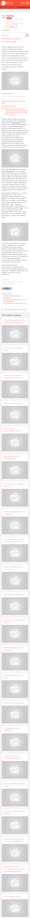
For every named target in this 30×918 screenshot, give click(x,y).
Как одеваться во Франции (14, 594)
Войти (23, 3)
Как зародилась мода (8, 106)
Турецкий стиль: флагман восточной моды (13, 102)
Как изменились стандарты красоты (14, 485)
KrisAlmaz (10, 16)
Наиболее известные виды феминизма (12, 297)
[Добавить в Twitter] (10, 289)
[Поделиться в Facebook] (8, 289)
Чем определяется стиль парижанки (13, 648)
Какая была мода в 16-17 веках (13, 676)
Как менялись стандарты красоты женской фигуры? (14, 300)
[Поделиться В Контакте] (5, 289)
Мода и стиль (10, 7)
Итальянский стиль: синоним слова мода (12, 757)
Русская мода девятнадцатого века (12, 429)
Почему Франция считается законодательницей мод (14, 321)
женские (4, 190)
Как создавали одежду (12, 896)
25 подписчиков (18, 23)
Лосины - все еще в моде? (14, 703)
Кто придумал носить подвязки (12, 729)
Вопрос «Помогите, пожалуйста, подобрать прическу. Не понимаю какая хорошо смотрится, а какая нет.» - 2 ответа (16, 111)
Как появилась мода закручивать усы (11, 457)
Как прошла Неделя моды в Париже (14, 621)
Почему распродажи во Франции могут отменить (13, 376)
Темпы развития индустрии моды (14, 784)
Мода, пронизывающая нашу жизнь (13, 568)
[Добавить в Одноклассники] (3, 289)
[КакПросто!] (7, 3)
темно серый (16, 123)
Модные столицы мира (13, 403)
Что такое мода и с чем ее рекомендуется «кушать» (14, 540)
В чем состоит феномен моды (13, 349)
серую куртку (10, 171)
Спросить (11, 26)
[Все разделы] (27, 3)
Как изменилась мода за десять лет (14, 303)
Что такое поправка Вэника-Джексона (15, 812)
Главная (3, 7)
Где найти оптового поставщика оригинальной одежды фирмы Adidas (14, 868)
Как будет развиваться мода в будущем (15, 512)
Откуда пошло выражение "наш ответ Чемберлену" (14, 840)
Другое (16, 7)
